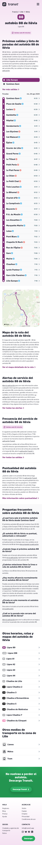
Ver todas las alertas (12, 408)
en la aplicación (12, 558)
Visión (24, 808)
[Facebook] (29, 832)
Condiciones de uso (29, 819)
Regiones (5, 808)
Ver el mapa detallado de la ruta (18, 367)
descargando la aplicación (29, 544)
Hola (4, 805)
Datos (4, 833)
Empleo (24, 814)
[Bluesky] (26, 832)
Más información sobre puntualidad (19, 498)
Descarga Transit (20, 789)
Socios (5, 824)
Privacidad (25, 816)
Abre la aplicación (8, 349)
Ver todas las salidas (12, 457)
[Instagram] (23, 832)
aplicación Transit (8, 441)
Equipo (24, 811)
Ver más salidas (9, 89)
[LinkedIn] (32, 832)
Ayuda (4, 816)
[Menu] (38, 4)
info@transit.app (28, 828)
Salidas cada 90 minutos (22, 33)
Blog (4, 811)
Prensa (4, 814)
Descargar (28, 838)
